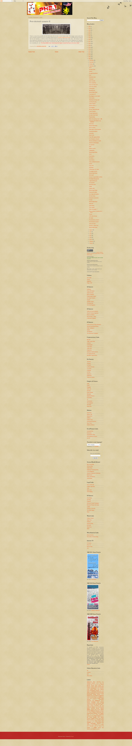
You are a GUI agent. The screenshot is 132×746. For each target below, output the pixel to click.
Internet (91, 704)
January (91, 243)
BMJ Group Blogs (90, 464)
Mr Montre (89, 525)
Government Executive (91, 421)
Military (88, 709)
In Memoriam (98, 703)
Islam (99, 704)
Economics (94, 691)
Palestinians (98, 712)
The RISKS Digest (90, 510)
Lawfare (88, 506)
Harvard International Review (92, 326)
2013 (89, 49)
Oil (94, 710)
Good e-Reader (90, 392)
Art (103, 683)
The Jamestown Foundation (92, 333)
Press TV (89, 544)
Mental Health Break (93, 92)
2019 (89, 37)
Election (88, 693)
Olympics (102, 710)
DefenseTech (89, 416)
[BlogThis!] (53, 46)
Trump (99, 724)
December (91, 60)
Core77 (88, 385)
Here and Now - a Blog (91, 316)
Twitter (102, 724)
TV (100, 724)
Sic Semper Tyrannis (91, 298)
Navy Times (89, 423)
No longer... (91, 217)
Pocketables (89, 397)
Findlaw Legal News (91, 486)
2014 (89, 47)
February (91, 241)
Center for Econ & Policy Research (94, 324)
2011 (89, 53)
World (94, 729)
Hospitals (93, 702)
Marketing (93, 708)
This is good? (92, 207)
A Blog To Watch (90, 518)
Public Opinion (97, 715)
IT (103, 704)
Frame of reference (99, 695)
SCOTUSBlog (89, 491)
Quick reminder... (92, 80)
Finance (89, 695)
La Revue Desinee (90, 366)
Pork (90, 714)
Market (88, 708)
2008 (89, 58)
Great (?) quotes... (92, 111)
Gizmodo (89, 390)
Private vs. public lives (93, 225)
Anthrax (97, 683)
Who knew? (91, 175)
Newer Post (31, 52)
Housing (102, 702)
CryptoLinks (89, 350)
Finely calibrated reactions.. (94, 161)
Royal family (101, 718)
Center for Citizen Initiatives (92, 311)
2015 (89, 45)
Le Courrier (89, 368)
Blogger (72, 736)
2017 (89, 41)
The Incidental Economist (92, 436)
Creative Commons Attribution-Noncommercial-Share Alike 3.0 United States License (95, 253)
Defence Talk (89, 414)
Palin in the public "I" (93, 209)
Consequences (94, 688)
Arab (100, 683)
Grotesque (89, 700)
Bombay (92, 685)
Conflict (88, 688)
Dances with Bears (90, 314)
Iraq (96, 704)
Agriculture (99, 681)
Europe (94, 694)
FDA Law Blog (90, 466)
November (91, 62)
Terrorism (99, 723)
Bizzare (88, 685)
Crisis (91, 689)
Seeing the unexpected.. (94, 197)
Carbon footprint (92, 103)
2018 (89, 39)
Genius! (90, 71)
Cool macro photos (93, 86)
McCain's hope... (92, 195)
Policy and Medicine (91, 476)
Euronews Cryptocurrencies (92, 351)
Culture (95, 689)
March (90, 239)
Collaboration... (92, 150)
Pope (88, 714)
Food (94, 695)
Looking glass (92, 88)
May (90, 235)
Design (88, 690)
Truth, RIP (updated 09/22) (94, 137)
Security (99, 719)
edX (88, 674)
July (90, 231)
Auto (91, 684)
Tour (90, 724)
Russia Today (89, 546)
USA (95, 727)
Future (95, 696)
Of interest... (91, 157)
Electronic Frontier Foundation (93, 503)
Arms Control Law (90, 484)
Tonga (103, 723)
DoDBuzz (89, 417)
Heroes (102, 700)
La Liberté (89, 365)
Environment (89, 694)
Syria (103, 722)
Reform (102, 717)
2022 (89, 32)
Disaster (97, 690)
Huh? (90, 75)
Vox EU (88, 438)
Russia (88, 719)
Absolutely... (91, 167)
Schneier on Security (91, 508)
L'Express (89, 363)
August (91, 229)
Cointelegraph (89, 344)
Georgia (98, 698)
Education (99, 691)
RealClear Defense (90, 424)
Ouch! (90, 67)
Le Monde (89, 370)
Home (56, 52)
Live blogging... (92, 107)
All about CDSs (92, 69)
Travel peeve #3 (92, 94)
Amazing (88, 683)
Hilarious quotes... (92, 148)
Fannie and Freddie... (93, 192)
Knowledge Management (94, 178)
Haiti (93, 700)
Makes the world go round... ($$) (95, 118)
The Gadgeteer (90, 402)
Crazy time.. (91, 165)
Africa (94, 681)
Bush (103, 685)
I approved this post (93, 180)
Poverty (93, 714)
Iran (94, 704)
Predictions (101, 714)
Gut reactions (92, 182)
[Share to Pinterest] (56, 46)
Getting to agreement (95, 610)
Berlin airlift (95, 684)
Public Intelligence (90, 328)
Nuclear (88, 710)
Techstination (89, 401)
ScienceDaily (89, 478)
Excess (98, 694)
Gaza (91, 698)
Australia (88, 684)
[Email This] (51, 46)
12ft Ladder (89, 277)
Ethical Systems (90, 534)
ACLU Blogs (89, 497)
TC (87, 399)
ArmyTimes (89, 412)
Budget (99, 685)
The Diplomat (89, 331)
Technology (93, 723)
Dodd (103, 690)
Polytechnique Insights (91, 296)
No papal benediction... (93, 73)
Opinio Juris (89, 489)
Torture (88, 724)
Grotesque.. (91, 79)
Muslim (98, 709)
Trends (95, 724)
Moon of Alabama (90, 294)
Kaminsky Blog (90, 523)
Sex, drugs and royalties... (94, 194)
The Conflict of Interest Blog (92, 536)
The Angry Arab (90, 303)
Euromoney (89, 432)
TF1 (88, 548)
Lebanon (93, 707)
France (88, 696)
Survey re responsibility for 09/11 (95, 177)
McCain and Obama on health (95, 140)
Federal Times (90, 419)
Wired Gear (89, 406)
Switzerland (98, 722)
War (103, 727)
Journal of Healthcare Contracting (93, 473)
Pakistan (94, 712)
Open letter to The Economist (95, 129)
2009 (89, 56)
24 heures (89, 361)
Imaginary (89, 703)
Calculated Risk (90, 431)
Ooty (87, 712)
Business (88, 686)
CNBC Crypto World (91, 341)
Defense (102, 689)
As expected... (92, 144)
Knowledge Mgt (97, 705)
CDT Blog (89, 499)
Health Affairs (89, 467)
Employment (93, 693)
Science (91, 719)
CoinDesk (89, 343)
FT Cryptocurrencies (91, 353)
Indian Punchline (90, 292)
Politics (102, 713)
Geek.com (89, 388)
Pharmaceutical (90, 713)
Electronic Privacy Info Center (93, 504)
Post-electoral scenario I (94, 221)
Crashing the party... (93, 101)
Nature (102, 709)
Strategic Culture (90, 301)
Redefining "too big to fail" (94, 99)
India (103, 703)
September (91, 66)
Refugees (89, 718)
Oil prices (98, 710)
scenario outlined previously (64, 37)
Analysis (93, 683)
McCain (97, 708)
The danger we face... (93, 171)
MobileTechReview (90, 395)
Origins (90, 712)
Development (92, 690)
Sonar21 (88, 299)
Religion (92, 718)
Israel (101, 704)
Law (103, 705)
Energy (102, 693)
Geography (95, 698)
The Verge (89, 404)
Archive (88, 279)
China (96, 686)
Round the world (92, 184)
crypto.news (89, 348)
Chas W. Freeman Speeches (92, 313)
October (91, 64)
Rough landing (92, 117)
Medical (102, 708)
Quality (90, 717)
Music (96, 709)
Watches (88, 729)
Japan (88, 705)
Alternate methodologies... (94, 142)
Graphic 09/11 (92, 188)
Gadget (100, 696)
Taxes (88, 723)
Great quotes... (92, 97)
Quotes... (91, 163)
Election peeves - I (93, 105)
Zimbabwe (98, 729)
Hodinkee (89, 521)
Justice (91, 705)
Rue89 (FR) (89, 375)
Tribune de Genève (91, 377)
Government (101, 699)
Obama (92, 710)
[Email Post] (49, 46)
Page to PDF (89, 282)
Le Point (88, 372)
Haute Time (89, 520)
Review (96, 718)
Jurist (88, 488)
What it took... (92, 135)
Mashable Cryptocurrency (92, 355)
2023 (89, 30)
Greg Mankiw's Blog (91, 434)
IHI (87, 670)
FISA (92, 695)
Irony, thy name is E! (93, 84)
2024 (89, 28)
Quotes (95, 717)
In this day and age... (93, 216)
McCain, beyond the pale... (94, 109)
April (90, 237)
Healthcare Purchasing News (92, 469)
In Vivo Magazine (90, 471)
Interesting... (91, 133)
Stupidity (89, 722)
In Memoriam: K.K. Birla (94, 169)
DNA (100, 690)
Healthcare (97, 700)
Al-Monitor (89, 289)
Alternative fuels (92, 77)
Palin (103, 712)
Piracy (99, 713)
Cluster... (91, 214)
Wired (88, 511)
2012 (89, 51)
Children (92, 686)
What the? (91, 203)
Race (99, 717)
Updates (88, 727)
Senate (102, 719)
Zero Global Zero (94, 641)
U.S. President (90, 726)
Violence (99, 727)
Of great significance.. (93, 113)
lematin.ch (89, 373)
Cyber (98, 689)
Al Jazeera (89, 543)
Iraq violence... (92, 159)
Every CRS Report (90, 291)
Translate (96, 446)
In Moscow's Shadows (91, 318)
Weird (91, 729)
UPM (92, 727)
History (88, 702)
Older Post (81, 52)
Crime (88, 689)
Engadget (89, 387)
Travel (93, 724)
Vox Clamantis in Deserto (94, 139)
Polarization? (93, 579)
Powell (97, 714)
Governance (95, 699)
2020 (89, 35)
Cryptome (89, 501)
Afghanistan (89, 681)
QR (87, 717)
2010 (89, 54)
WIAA (88, 528)
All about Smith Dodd (93, 115)
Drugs (88, 691)
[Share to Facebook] (55, 46)
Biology (102, 684)
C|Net (88, 383)
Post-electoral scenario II (94, 219)
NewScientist (89, 474)
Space (96, 720)
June (90, 233)
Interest (88, 704)
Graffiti (90, 186)
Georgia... (91, 199)
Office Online (89, 675)
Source (88, 664)
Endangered (98, 693)
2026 (89, 26)
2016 (89, 43)
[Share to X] (54, 46)
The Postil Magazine (91, 305)
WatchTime (89, 527)
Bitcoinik (88, 339)
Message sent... (92, 90)
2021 (89, 33)
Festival (102, 694)
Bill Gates (98, 684)
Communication (100, 686)
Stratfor (88, 329)
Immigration (93, 703)
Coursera (89, 672)
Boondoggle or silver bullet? (94, 96)
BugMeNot (89, 281)
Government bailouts (93, 131)
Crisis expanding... (93, 82)
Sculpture (95, 719)
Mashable (89, 394)
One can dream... (92, 127)
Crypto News (89, 346)
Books (96, 685)
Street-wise (91, 123)
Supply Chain (93, 722)
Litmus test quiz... (92, 223)
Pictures (95, 713)
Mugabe (92, 709)
